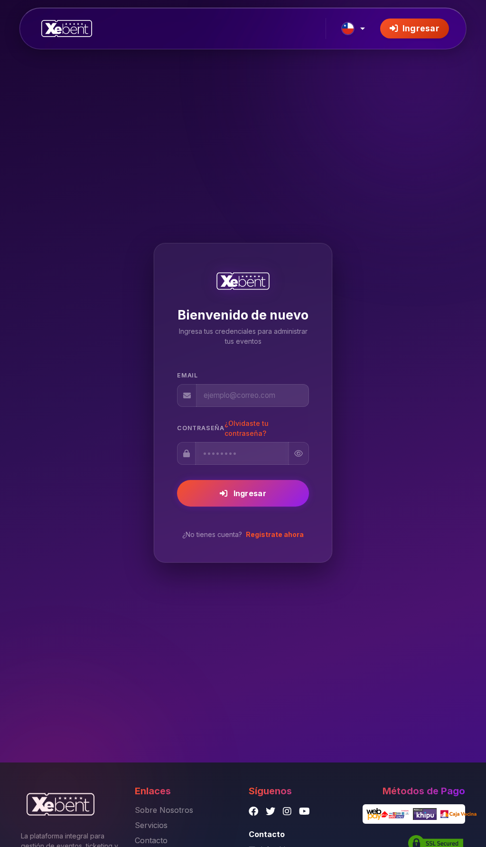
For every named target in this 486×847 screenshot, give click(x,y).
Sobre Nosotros (164, 810)
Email (187, 375)
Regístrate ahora (275, 534)
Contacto (151, 840)
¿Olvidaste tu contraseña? (246, 428)
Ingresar (419, 28)
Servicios (151, 825)
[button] (353, 28)
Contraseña (200, 428)
